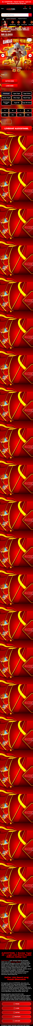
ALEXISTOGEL (5, 960)
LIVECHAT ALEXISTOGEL (16, 128)
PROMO (17, 1003)
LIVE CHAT (17, 1021)
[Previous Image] (3, 55)
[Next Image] (30, 55)
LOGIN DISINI (9, 86)
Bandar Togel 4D (16, 962)
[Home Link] (11, 9)
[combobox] (15, 15)
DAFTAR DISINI (9, 81)
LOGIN (17, 1008)
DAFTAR (17, 1012)
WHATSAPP (17, 1017)
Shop (2, 8)
